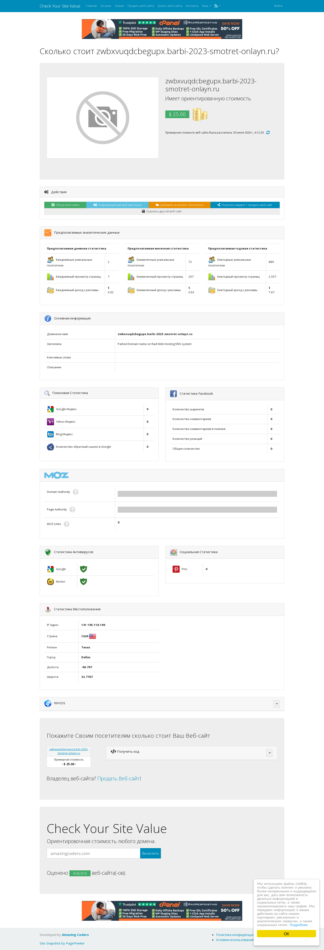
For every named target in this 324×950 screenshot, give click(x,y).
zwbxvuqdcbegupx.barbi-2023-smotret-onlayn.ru (68, 751)
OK (286, 933)
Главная (91, 6)
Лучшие (105, 6)
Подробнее (298, 924)
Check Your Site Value (60, 6)
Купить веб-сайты (170, 6)
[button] (217, 6)
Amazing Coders (75, 934)
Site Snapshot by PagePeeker (62, 943)
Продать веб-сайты (141, 6)
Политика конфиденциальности (241, 934)
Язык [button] (205, 6)
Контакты (192, 6)
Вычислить (150, 853)
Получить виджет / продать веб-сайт (246, 205)
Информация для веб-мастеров (119, 205)
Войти (278, 6)
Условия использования (235, 939)
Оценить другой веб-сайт (163, 211)
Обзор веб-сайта (66, 205)
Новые (119, 6)
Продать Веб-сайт (118, 778)
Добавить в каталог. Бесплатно (181, 205)
